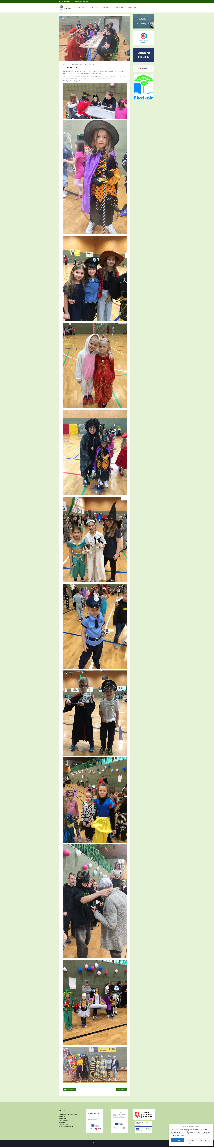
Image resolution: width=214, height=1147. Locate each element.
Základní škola (81, 8)
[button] (210, 1126)
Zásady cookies (190, 1144)
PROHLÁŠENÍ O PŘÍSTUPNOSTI (107, 1143)
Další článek (120, 1089)
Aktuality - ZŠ (90, 64)
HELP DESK (120, 1143)
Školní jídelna (120, 8)
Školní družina (108, 8)
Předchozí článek (69, 1089)
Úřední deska (132, 8)
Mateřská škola (94, 8)
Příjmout (177, 1140)
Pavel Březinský (78, 64)
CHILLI (126, 1143)
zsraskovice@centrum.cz (81, 1)
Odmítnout (191, 1140)
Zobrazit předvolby (204, 1140)
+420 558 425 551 (65, 1)
